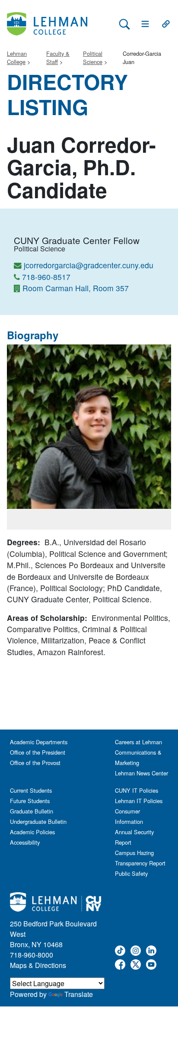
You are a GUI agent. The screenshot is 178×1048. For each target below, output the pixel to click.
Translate (78, 994)
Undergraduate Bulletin (38, 821)
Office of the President (37, 752)
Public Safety (131, 873)
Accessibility (25, 842)
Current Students (31, 790)
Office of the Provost (35, 763)
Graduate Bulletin (31, 811)
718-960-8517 (46, 276)
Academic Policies (32, 832)
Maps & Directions (38, 965)
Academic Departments (38, 742)
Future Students (30, 801)
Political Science (92, 57)
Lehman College (17, 57)
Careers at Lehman (138, 742)
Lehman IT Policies (138, 801)
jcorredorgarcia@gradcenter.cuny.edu (88, 265)
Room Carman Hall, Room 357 (75, 288)
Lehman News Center (141, 773)
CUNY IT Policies (136, 790)
